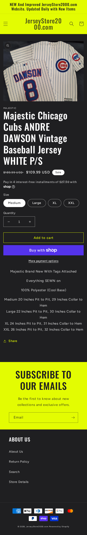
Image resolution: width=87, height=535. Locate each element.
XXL (71, 203)
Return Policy (19, 462)
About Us (16, 452)
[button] (5, 24)
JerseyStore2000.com (37, 526)
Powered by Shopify (59, 526)
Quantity (9, 213)
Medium (14, 203)
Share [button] (12, 341)
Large (36, 203)
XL (55, 203)
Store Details (19, 482)
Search (14, 472)
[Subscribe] (73, 417)
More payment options (43, 260)
